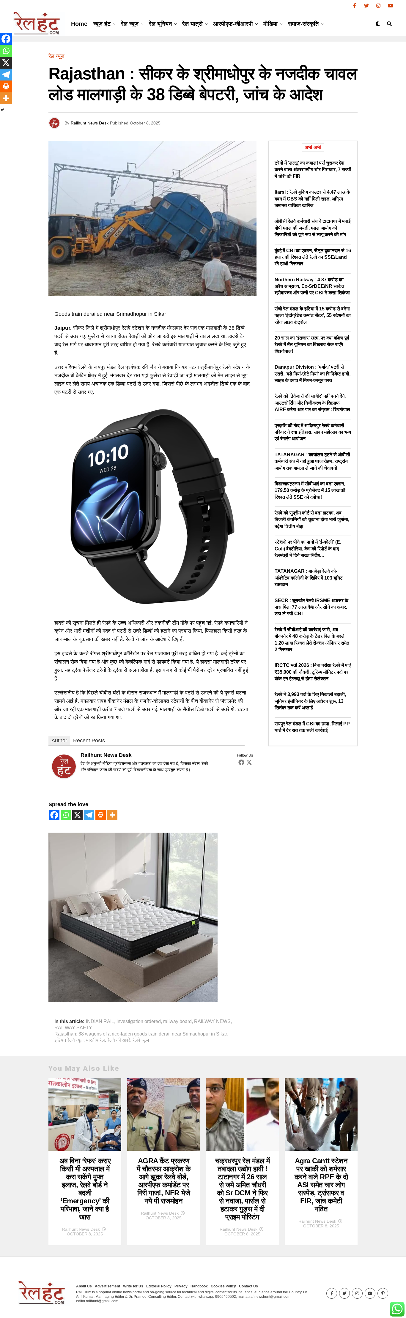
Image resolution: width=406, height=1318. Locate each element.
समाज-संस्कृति (303, 23)
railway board (177, 1021)
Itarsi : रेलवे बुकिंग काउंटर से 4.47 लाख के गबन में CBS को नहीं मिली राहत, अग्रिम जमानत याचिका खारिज (312, 199)
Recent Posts (89, 741)
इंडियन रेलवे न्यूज (69, 1040)
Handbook (199, 1286)
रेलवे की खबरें (118, 1040)
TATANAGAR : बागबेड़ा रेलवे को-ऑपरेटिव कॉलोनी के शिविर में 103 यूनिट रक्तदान (309, 578)
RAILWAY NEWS (212, 1021)
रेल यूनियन (160, 23)
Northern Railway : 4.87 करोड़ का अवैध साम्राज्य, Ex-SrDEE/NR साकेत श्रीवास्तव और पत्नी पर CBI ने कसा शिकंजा (312, 286)
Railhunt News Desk (89, 123)
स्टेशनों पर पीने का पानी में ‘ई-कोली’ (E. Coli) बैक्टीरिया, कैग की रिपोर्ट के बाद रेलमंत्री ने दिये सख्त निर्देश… (308, 548)
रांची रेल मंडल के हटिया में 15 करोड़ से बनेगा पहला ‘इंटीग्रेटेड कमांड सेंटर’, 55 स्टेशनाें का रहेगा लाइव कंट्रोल (313, 315)
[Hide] (2, 110)
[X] (77, 815)
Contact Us (248, 1286)
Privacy (181, 1286)
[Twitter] (249, 762)
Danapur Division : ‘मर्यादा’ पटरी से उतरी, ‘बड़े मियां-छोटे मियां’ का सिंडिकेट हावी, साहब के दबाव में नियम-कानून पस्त (312, 373)
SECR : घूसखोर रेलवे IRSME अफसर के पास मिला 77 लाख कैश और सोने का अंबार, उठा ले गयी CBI (311, 607)
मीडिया (270, 23)
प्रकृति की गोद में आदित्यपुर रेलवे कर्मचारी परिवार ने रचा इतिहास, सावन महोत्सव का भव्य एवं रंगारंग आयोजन (313, 432)
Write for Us (133, 1286)
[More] (112, 815)
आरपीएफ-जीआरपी (233, 23)
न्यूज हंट (102, 23)
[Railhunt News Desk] (64, 776)
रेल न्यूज (130, 23)
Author (59, 741)
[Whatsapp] (66, 815)
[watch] (152, 609)
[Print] (100, 815)
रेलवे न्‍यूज (141, 1040)
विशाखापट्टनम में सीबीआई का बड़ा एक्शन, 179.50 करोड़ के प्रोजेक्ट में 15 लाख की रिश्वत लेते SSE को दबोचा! (310, 490)
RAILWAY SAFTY (73, 1027)
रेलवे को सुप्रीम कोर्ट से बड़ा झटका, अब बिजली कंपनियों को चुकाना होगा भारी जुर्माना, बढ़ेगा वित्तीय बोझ (312, 519)
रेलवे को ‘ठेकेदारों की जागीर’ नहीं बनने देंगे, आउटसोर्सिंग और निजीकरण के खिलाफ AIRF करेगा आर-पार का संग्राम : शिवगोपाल (312, 403)
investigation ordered (139, 1021)
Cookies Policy (223, 1286)
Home (79, 23)
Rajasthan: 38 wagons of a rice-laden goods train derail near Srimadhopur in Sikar (140, 1034)
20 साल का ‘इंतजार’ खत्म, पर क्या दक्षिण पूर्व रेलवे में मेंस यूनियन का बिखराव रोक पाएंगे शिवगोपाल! (312, 344)
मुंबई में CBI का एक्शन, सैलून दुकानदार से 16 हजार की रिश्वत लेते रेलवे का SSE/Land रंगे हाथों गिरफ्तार (313, 257)
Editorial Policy (158, 1286)
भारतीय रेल (95, 1040)
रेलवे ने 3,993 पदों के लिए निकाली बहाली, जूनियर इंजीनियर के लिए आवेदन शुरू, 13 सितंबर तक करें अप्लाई (310, 701)
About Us (84, 1286)
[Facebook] (241, 762)
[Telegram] (89, 815)
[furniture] (133, 1000)
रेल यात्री (192, 23)
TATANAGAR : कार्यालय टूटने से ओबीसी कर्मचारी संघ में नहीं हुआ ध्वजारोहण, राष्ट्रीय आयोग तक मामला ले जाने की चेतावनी (312, 461)
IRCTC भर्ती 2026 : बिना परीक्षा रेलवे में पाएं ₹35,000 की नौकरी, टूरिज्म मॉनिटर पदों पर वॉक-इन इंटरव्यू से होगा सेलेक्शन (313, 672)
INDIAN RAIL (100, 1021)
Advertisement (107, 1286)
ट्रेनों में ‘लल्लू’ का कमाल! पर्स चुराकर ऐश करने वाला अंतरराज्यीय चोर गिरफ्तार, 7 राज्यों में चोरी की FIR (313, 169)
